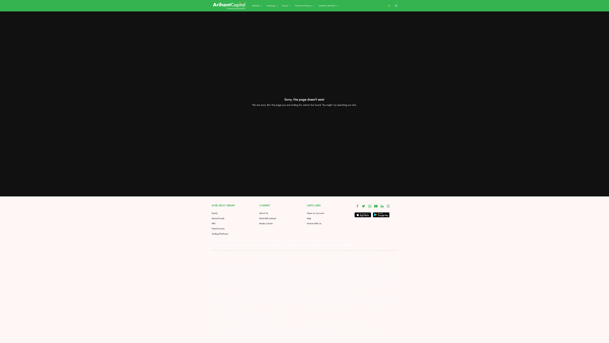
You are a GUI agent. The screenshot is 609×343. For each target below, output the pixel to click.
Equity (215, 213)
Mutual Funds (218, 218)
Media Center (266, 223)
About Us (263, 213)
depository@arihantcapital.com (229, 310)
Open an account (315, 213)
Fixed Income (218, 228)
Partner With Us (314, 223)
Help (309, 218)
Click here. (287, 314)
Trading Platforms (220, 233)
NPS (213, 223)
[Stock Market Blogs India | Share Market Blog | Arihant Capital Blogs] (229, 6)
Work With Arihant (267, 218)
